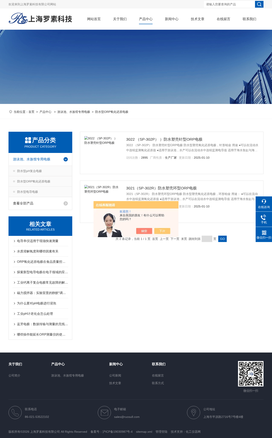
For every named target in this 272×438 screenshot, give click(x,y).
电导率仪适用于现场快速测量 (37, 241)
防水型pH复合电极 (29, 171)
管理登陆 (161, 431)
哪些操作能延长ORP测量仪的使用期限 (42, 334)
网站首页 (94, 19)
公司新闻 (115, 375)
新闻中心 (171, 19)
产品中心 (146, 19)
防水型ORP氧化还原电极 (111, 111)
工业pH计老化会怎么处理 (35, 313)
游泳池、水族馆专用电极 (73, 111)
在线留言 (223, 19)
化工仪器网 (193, 431)
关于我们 (120, 19)
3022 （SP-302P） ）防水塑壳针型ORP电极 (164, 139)
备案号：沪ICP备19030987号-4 (112, 431)
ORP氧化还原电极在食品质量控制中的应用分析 (42, 261)
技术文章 (197, 19)
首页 (31, 111)
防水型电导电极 (27, 191)
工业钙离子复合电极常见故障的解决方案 (42, 282)
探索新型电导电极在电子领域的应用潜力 (42, 272)
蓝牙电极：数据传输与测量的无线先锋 (42, 324)
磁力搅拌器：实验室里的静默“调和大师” (42, 293)
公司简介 (14, 375)
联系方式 (158, 383)
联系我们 (249, 19)
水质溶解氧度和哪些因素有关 (37, 251)
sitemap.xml (144, 431)
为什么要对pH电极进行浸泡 (36, 303)
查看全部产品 (23, 203)
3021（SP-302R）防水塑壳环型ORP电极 (161, 188)
